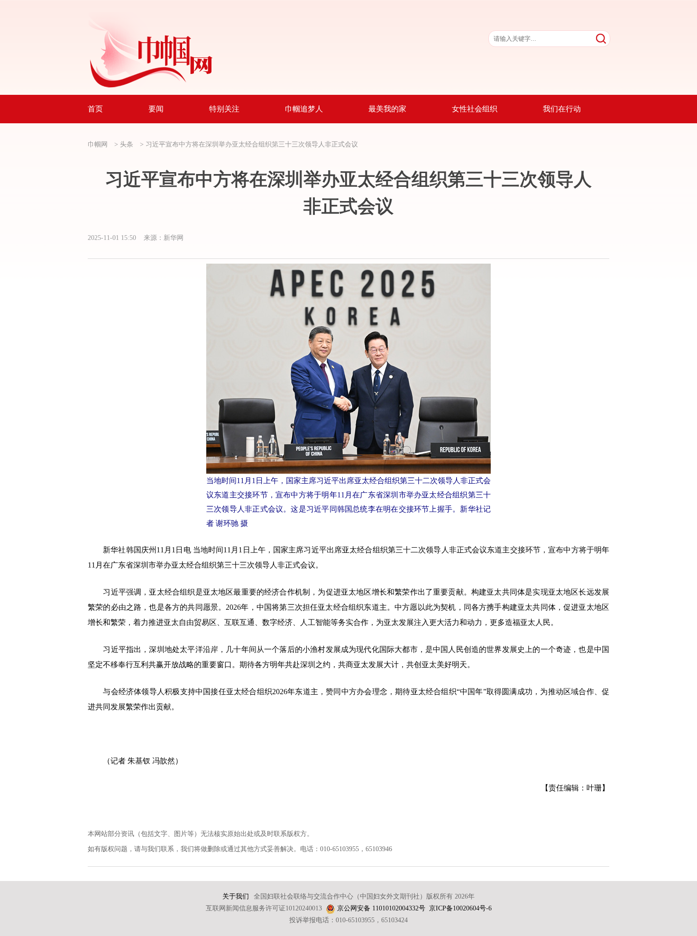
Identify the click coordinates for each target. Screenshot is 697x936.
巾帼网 (98, 144)
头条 (126, 144)
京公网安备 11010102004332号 (381, 908)
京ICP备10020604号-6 (460, 908)
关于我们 (235, 896)
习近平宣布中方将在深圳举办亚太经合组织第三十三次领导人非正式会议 (252, 144)
